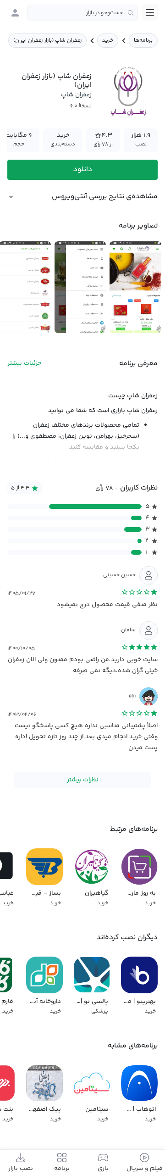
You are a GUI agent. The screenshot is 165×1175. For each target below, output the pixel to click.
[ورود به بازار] (15, 13)
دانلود (82, 169)
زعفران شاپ (76, 95)
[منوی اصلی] (150, 12)
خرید (107, 40)
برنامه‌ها (143, 40)
